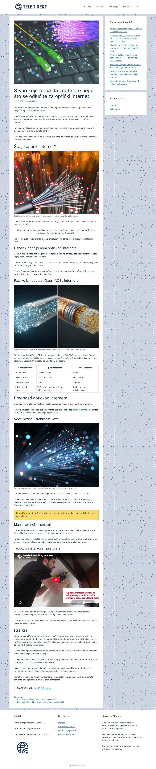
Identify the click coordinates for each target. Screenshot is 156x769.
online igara (37, 645)
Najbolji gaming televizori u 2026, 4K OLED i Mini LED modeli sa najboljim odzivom (125, 38)
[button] (138, 7)
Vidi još (126, 7)
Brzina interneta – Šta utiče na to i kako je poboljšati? (37, 699)
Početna (87, 7)
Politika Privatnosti (66, 726)
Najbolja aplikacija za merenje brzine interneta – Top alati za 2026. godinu (123, 58)
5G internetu (44, 688)
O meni (61, 723)
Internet (99, 7)
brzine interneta (80, 410)
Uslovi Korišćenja (66, 734)
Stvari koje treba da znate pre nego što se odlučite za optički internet (124, 74)
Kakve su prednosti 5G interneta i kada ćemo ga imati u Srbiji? (40, 702)
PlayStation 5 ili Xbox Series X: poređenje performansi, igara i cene (124, 48)
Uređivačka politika (67, 730)
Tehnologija (113, 7)
